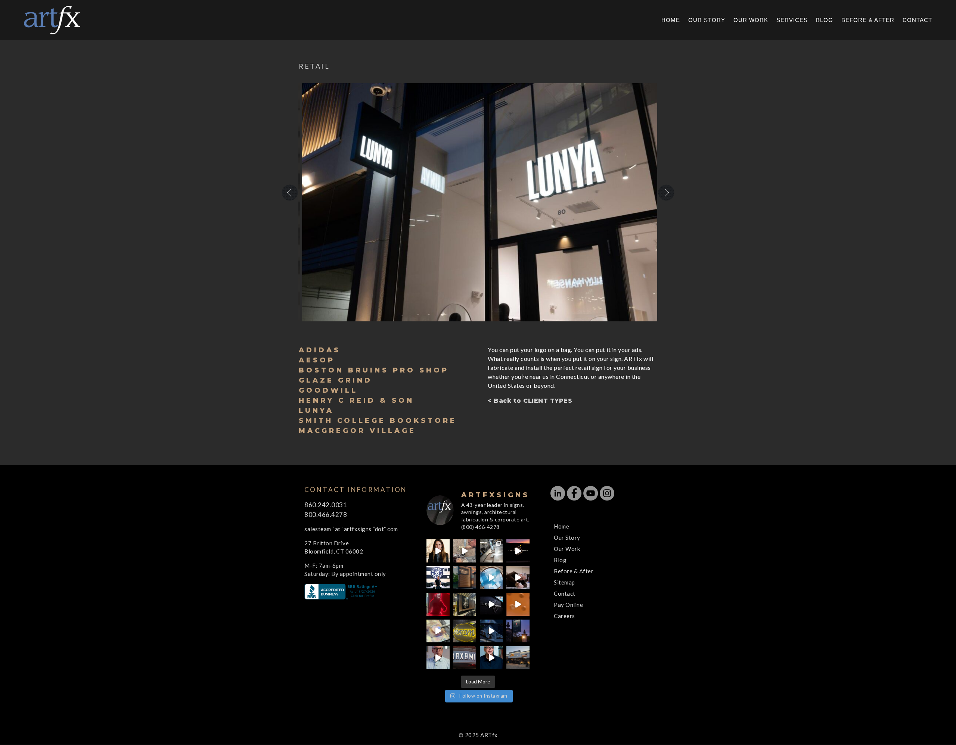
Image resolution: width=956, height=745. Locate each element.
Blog (824, 20)
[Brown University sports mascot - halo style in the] (437, 604)
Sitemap (564, 582)
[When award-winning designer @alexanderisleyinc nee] (491, 657)
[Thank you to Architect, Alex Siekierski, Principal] (464, 577)
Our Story (706, 20)
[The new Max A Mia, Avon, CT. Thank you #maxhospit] (464, 657)
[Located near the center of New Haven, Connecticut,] (517, 550)
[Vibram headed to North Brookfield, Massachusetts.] (464, 631)
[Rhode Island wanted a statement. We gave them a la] (437, 657)
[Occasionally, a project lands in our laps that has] (437, 550)
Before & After (867, 20)
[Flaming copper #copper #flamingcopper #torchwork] (437, 631)
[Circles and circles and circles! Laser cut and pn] (517, 604)
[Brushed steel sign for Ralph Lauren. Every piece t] (491, 550)
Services (792, 20)
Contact (917, 20)
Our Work (750, 20)
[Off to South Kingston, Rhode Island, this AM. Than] (464, 604)
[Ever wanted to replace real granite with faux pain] (464, 550)
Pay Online (568, 604)
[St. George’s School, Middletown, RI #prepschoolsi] (517, 631)
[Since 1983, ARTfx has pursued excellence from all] (517, 577)
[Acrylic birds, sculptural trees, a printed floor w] (491, 577)
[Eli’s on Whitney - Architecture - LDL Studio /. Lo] (517, 657)
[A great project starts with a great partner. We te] (491, 631)
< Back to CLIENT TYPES (530, 400)
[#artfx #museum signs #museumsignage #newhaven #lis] (491, 604)
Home (670, 20)
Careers (564, 615)
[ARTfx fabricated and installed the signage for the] (437, 577)
